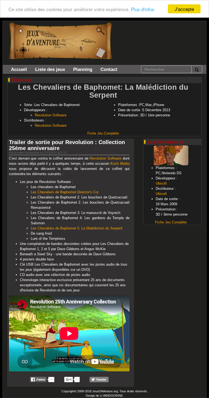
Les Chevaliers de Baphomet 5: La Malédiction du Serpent (76, 228)
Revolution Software (50, 115)
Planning (82, 69)
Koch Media (120, 163)
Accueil (19, 69)
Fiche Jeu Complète (103, 133)
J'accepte (184, 8)
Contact (108, 69)
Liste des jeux (50, 69)
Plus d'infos (142, 9)
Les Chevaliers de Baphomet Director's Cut (65, 192)
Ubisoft (161, 183)
